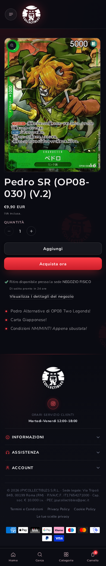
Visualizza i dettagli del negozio (42, 296)
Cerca (40, 560)
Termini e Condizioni (26, 509)
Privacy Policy (59, 509)
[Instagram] (53, 403)
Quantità (14, 222)
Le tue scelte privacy (53, 516)
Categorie (66, 560)
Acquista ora (53, 264)
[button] (11, 14)
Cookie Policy (85, 509)
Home (13, 560)
